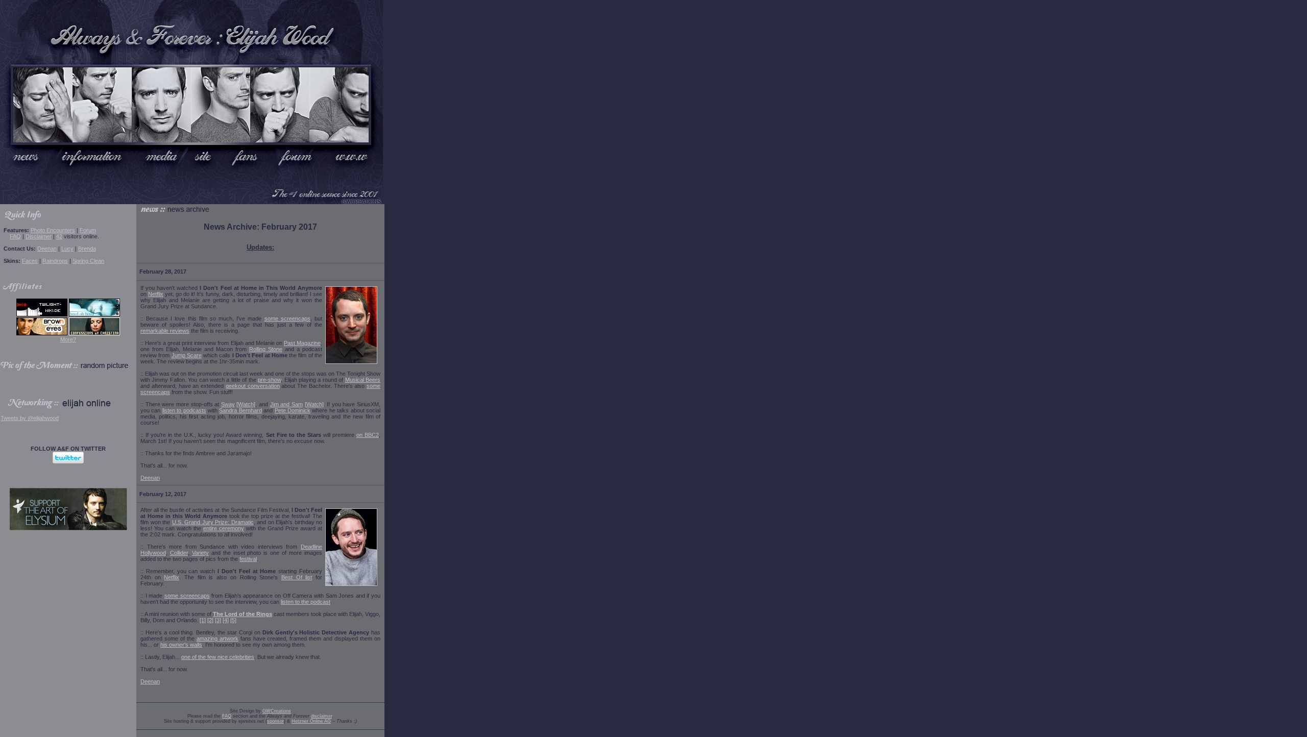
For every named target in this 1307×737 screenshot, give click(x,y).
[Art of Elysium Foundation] (68, 528)
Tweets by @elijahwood (30, 418)
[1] (203, 620)
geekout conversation (253, 386)
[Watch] (245, 404)
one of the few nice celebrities (217, 657)
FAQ (15, 236)
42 (59, 236)
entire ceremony (223, 528)
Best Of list (296, 577)
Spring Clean (88, 261)
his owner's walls (181, 645)
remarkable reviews (164, 331)
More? (68, 339)
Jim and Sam (286, 404)
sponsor (275, 721)
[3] (218, 620)
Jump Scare (187, 355)
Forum (88, 230)
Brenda (87, 248)
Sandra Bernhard (240, 410)
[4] (226, 620)
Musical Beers (362, 380)
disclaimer (321, 716)
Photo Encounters (53, 230)
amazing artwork (217, 638)
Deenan (47, 248)
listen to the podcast (305, 602)
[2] (210, 620)
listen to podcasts (184, 410)
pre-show (269, 380)
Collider (179, 553)
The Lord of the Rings (242, 614)
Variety (200, 553)
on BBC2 (367, 435)
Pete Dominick (292, 410)
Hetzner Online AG (311, 721)
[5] (233, 620)
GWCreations (276, 711)
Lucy (67, 248)
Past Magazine (302, 343)
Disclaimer (39, 236)
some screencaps (287, 318)
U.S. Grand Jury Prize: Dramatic (213, 522)
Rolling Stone (265, 349)
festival (248, 559)
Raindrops (55, 261)
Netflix (155, 294)
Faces (30, 261)
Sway (228, 404)
